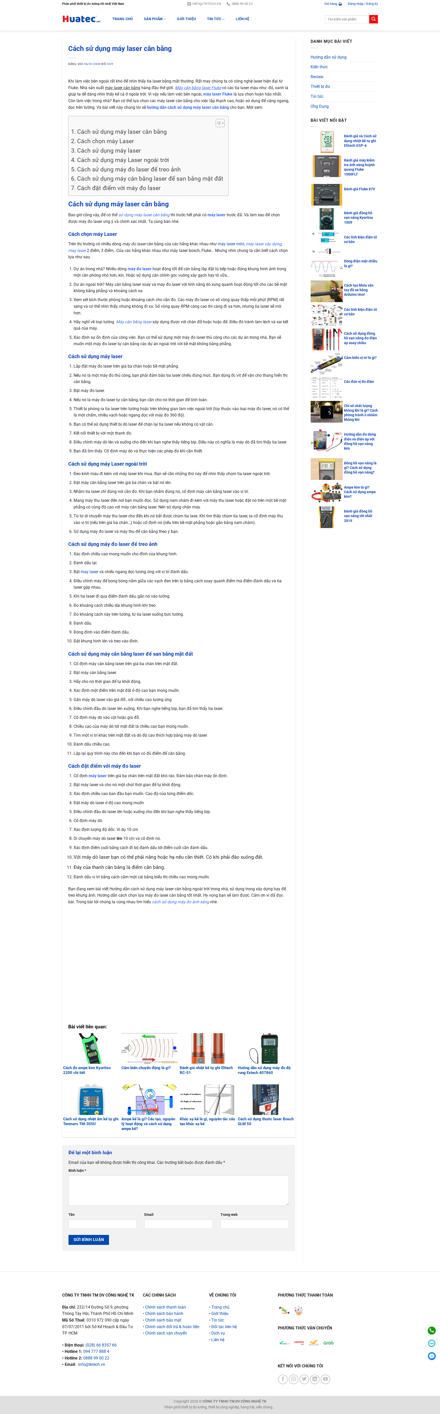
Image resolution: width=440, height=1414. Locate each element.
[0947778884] (431, 1330)
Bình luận (77, 1170)
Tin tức (214, 19)
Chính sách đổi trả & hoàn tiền (172, 1326)
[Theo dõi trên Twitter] (304, 1379)
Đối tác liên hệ (224, 1326)
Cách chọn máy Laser (105, 141)
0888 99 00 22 (96, 1358)
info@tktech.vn (91, 1364)
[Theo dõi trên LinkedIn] (315, 1379)
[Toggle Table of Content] (217, 123)
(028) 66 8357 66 (101, 1345)
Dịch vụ (218, 1333)
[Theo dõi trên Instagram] (293, 1379)
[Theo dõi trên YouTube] (325, 1379)
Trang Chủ (122, 19)
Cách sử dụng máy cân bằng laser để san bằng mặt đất (150, 178)
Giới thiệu (186, 19)
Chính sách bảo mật (163, 1320)
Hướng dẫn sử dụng (329, 57)
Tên (71, 1215)
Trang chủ (220, 1307)
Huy (110, 64)
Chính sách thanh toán (165, 1307)
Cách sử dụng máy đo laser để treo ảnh (129, 169)
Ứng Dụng (320, 106)
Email (149, 1215)
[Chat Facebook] (431, 1356)
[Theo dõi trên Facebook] (283, 1379)
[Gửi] (373, 19)
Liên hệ (242, 19)
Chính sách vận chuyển (166, 1333)
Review (317, 76)
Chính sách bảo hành (164, 1313)
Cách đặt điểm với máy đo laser (119, 188)
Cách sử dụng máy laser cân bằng (122, 131)
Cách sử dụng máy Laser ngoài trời (123, 160)
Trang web (229, 1215)
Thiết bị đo (320, 86)
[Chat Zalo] (431, 1343)
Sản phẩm (153, 19)
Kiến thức (319, 66)
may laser (89, 571)
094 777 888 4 (96, 1351)
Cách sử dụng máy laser (109, 150)
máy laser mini (231, 243)
